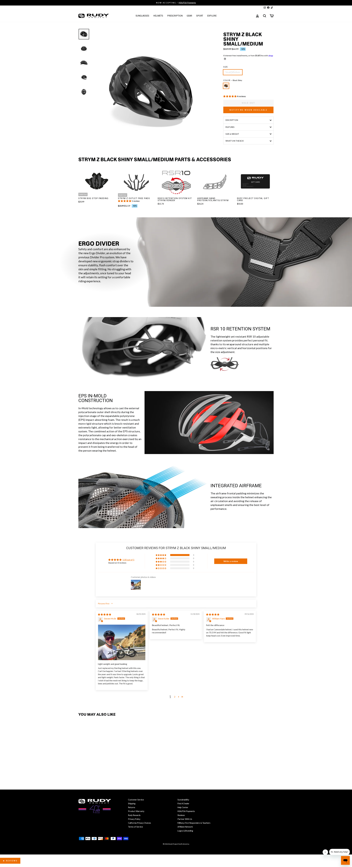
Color (232, 80)
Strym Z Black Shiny (226, 86)
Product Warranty (136, 811)
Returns (131, 807)
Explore (212, 15)
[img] (104, 614)
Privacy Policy (134, 819)
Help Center (183, 807)
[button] (230, 96)
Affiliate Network (185, 827)
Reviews (181, 815)
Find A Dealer (183, 803)
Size (225, 67)
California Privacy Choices (139, 823)
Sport (199, 15)
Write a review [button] (230, 561)
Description (232, 120)
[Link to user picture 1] (121, 642)
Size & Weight (232, 134)
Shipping (131, 803)
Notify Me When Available (248, 110)
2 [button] (174, 696)
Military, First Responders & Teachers (194, 823)
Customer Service (136, 799)
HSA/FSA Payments (186, 811)
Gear (189, 15)
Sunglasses (142, 15)
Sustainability (183, 799)
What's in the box (235, 141)
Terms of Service (135, 827)
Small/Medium (232, 72)
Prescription (175, 15)
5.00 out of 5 (128, 559)
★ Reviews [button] (10, 861)
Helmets (158, 15)
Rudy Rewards (134, 815)
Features (230, 127)
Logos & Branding (185, 831)
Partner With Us (185, 819)
